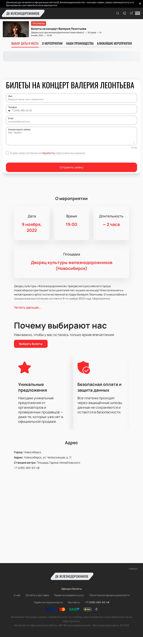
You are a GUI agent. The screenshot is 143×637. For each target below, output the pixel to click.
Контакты (74, 602)
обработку (48, 153)
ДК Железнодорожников (22, 13)
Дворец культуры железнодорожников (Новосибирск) (57, 32)
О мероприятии (52, 43)
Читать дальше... (27, 307)
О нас (17, 595)
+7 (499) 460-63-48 (26, 468)
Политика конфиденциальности (109, 595)
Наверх (133, 568)
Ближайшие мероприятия (114, 43)
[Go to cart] (131, 13)
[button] (9, 110)
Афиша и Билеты (71, 589)
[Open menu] (137, 13)
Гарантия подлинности (48, 602)
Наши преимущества (80, 43)
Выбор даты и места (25, 43)
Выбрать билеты (30, 344)
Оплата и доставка (37, 595)
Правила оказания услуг (69, 595)
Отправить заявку (71, 167)
